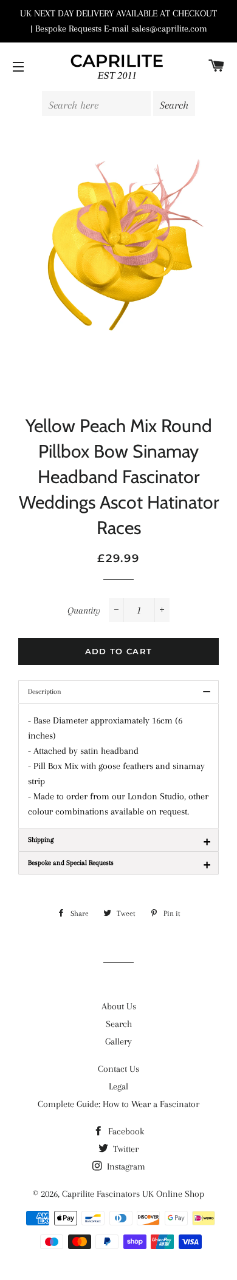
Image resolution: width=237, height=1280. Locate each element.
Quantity (83, 610)
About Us (118, 1006)
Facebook (125, 1131)
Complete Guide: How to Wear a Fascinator (118, 1104)
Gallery (118, 1041)
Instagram (125, 1166)
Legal (118, 1086)
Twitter (125, 1148)
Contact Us (118, 1068)
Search (119, 1023)
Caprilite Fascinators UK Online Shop (133, 1193)
